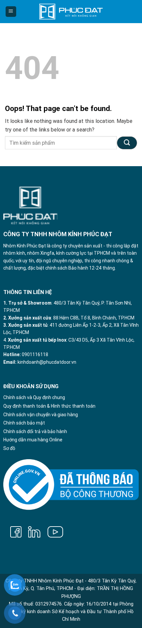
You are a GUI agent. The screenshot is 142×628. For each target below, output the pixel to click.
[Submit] (127, 142)
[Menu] (11, 11)
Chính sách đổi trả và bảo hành (35, 431)
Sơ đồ (9, 448)
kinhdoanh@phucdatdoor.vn (47, 362)
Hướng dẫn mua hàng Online (32, 439)
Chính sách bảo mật (24, 422)
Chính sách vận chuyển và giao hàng (40, 414)
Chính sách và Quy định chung (34, 397)
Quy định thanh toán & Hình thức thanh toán (49, 406)
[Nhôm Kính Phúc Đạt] (71, 11)
